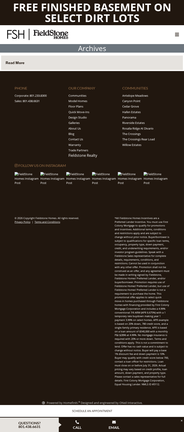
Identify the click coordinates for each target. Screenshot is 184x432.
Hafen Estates (131, 112)
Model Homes (77, 101)
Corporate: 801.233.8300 (31, 96)
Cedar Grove (130, 106)
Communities (77, 96)
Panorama (129, 117)
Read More (15, 62)
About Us (74, 128)
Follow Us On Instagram (42, 165)
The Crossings (131, 134)
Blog (71, 134)
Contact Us (75, 139)
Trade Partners (78, 150)
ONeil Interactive (130, 403)
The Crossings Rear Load (138, 139)
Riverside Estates (133, 123)
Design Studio (77, 117)
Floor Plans (75, 106)
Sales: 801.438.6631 (27, 101)
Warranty (74, 145)
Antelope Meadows (135, 96)
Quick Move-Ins (78, 112)
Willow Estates (131, 145)
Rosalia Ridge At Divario (137, 128)
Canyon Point (131, 101)
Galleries (74, 123)
